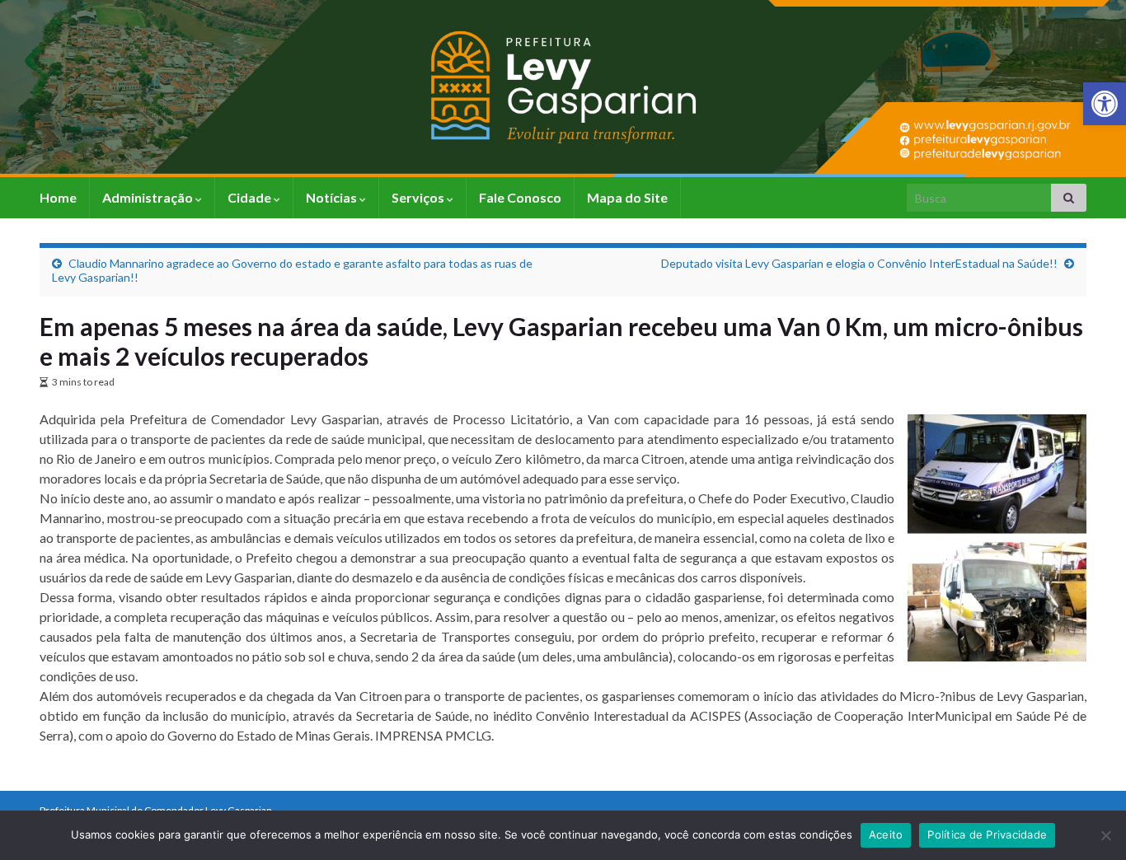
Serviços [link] (419, 197)
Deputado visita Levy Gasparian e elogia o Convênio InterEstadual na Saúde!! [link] (859, 263)
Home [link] (58, 197)
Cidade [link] (251, 197)
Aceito (886, 834)
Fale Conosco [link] (520, 197)
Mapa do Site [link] (627, 197)
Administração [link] (148, 197)
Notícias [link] (332, 197)
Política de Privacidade (987, 834)
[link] (1104, 103)
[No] (1105, 835)
